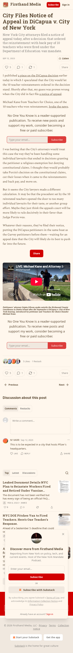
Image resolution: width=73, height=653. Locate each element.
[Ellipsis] (68, 440)
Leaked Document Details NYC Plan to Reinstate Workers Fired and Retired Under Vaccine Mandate (27, 486)
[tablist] (17, 408)
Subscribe (53, 4)
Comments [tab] (11, 408)
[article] (36, 494)
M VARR (14, 440)
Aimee (24, 503)
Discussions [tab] (28, 472)
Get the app (53, 637)
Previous (13, 384)
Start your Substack (27, 637)
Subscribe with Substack (39, 590)
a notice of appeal (50, 94)
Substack (20, 645)
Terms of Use (52, 597)
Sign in (66, 4)
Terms (52, 625)
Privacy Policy (36, 604)
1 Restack (36, 361)
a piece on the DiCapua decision (38, 75)
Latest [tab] (15, 472)
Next (62, 384)
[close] (63, 534)
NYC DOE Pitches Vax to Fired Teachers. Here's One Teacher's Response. (25, 520)
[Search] (66, 473)
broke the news (58, 106)
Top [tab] (7, 472)
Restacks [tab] (25, 408)
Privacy (43, 625)
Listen (65, 58)
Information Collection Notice (43, 601)
